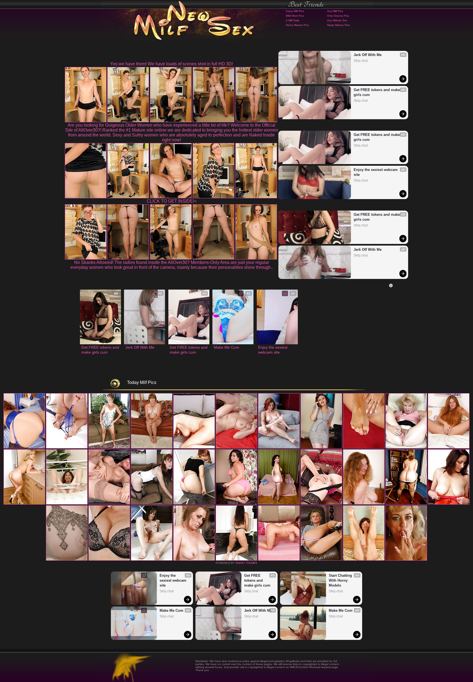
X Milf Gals (292, 20)
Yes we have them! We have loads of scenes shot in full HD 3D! (171, 64)
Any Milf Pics (335, 11)
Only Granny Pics (338, 15)
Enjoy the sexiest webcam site (376, 172)
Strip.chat (361, 61)
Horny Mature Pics (297, 25)
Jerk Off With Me (368, 55)
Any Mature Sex (337, 20)
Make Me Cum (226, 347)
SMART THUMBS (246, 562)
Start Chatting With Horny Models (341, 580)
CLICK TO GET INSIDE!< (172, 201)
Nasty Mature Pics (338, 25)
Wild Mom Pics (295, 15)
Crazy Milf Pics (295, 11)
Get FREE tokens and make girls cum (377, 92)
